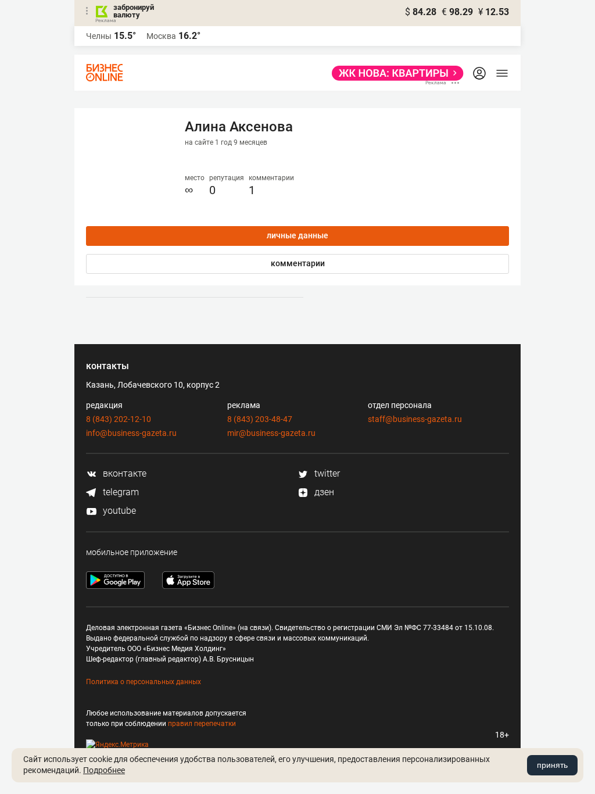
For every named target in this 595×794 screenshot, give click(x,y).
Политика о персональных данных (143, 682)
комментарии (298, 263)
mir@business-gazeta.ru (271, 433)
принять (552, 765)
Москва (161, 36)
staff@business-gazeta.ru (415, 419)
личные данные (297, 235)
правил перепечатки (202, 724)
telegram (120, 492)
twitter (326, 473)
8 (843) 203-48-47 (259, 419)
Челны (99, 36)
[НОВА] (394, 73)
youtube (118, 510)
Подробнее (104, 770)
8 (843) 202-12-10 (118, 419)
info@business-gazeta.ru (131, 433)
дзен (323, 492)
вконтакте (123, 473)
